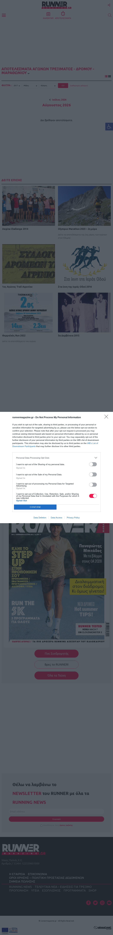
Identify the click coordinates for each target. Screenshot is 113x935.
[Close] (107, 417)
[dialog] (56, 467)
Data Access (56, 517)
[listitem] (56, 457)
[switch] (93, 464)
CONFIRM (35, 507)
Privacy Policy (73, 517)
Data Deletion (40, 517)
